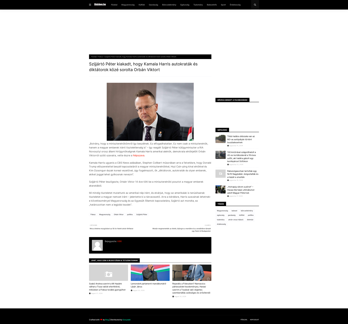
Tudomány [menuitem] (198, 5)
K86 (119, 241)
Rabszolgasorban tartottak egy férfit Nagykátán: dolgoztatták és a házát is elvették (242, 174)
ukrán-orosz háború (235, 220)
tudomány (221, 220)
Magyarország (104, 214)
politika (130, 214)
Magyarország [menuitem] (128, 5)
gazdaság (231, 215)
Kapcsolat (254, 320)
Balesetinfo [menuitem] (212, 5)
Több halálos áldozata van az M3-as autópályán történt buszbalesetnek (241, 139)
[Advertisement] (170, 34)
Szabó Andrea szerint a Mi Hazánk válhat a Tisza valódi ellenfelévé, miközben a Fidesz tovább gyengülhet (107, 286)
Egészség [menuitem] (184, 5)
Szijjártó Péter (141, 214)
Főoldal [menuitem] (114, 5)
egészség (220, 215)
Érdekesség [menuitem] (235, 5)
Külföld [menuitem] (142, 5)
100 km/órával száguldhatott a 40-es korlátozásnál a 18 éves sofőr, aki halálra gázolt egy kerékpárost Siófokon (241, 157)
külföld (241, 215)
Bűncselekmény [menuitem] (169, 5)
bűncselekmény (247, 211)
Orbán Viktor (118, 214)
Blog (107, 320)
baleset (234, 211)
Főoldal (94, 57)
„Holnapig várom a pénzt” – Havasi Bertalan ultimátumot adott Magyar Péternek (240, 189)
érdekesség (221, 224)
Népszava (138, 155)
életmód (250, 220)
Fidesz (100, 57)
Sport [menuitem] (223, 5)
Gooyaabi (126, 320)
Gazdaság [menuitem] (153, 5)
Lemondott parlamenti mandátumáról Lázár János (148, 285)
